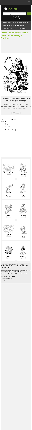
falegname (23, 215)
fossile (8, 256)
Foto (20, 17)
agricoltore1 (9, 195)
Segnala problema (22, 28)
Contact (15, 28)
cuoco (23, 236)
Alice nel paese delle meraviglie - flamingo (13, 25)
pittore (8, 215)
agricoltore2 (23, 256)
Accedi (4, 28)
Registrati (9, 28)
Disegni (15, 17)
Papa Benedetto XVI (8, 173)
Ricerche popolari (17, 18)
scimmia (9, 234)
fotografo (23, 195)
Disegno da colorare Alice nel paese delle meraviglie (18, 270)
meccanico (23, 174)
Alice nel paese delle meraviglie (20, 22)
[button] (8, 130)
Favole (9, 22)
